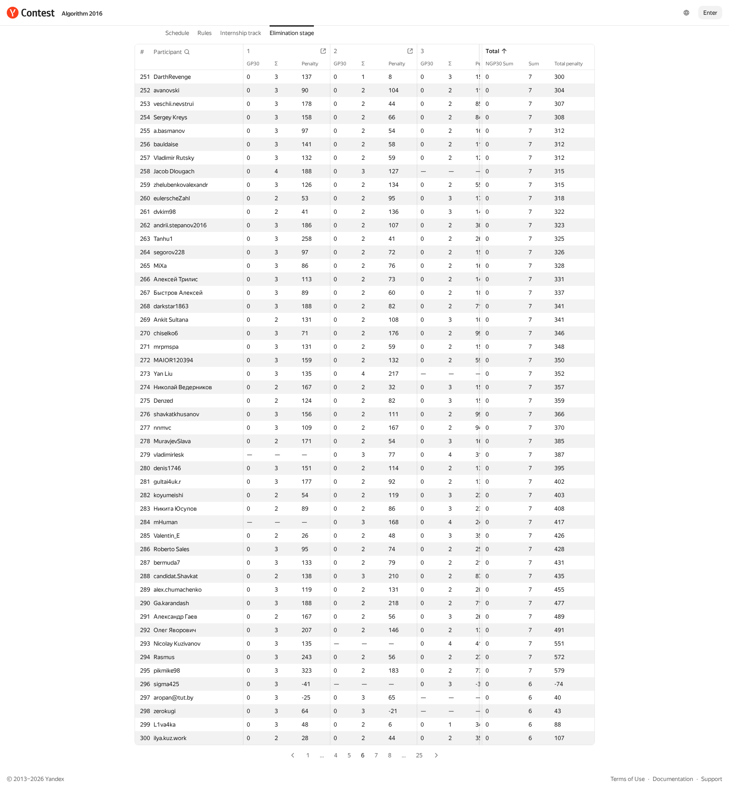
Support (711, 779)
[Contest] (31, 13)
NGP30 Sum (499, 64)
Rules (204, 33)
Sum (534, 64)
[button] (172, 51)
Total (492, 51)
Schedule (177, 33)
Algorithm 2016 (82, 13)
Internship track (240, 33)
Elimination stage (292, 33)
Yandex (54, 779)
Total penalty (568, 64)
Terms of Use (627, 779)
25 (419, 755)
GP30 (253, 64)
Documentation (673, 779)
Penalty (310, 64)
